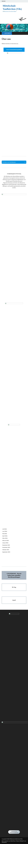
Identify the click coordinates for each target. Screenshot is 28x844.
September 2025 (6, 638)
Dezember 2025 (6, 631)
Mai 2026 (4, 620)
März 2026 (4, 624)
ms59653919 (14, 648)
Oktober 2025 (5, 636)
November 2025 (6, 633)
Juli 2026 (4, 615)
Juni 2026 (4, 617)
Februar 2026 (5, 627)
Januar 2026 (5, 629)
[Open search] (25, 33)
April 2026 (4, 622)
